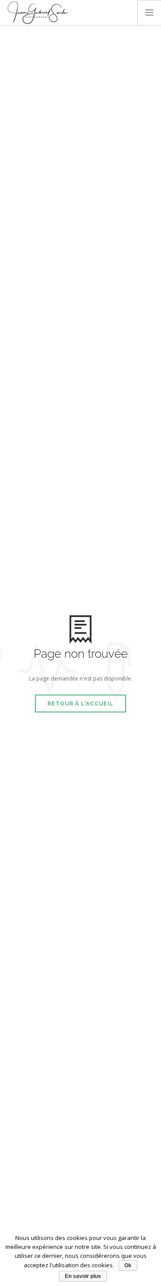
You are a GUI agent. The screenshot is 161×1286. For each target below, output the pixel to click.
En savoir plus (83, 1276)
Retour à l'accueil (80, 704)
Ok (127, 1265)
